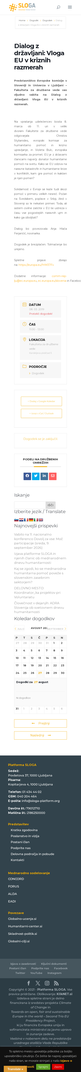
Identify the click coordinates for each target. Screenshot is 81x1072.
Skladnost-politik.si (22, 934)
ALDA (12, 894)
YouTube (36, 973)
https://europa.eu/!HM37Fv (36, 265)
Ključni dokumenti (54, 963)
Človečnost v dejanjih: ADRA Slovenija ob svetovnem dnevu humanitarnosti (39, 607)
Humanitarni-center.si (25, 926)
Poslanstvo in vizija (25, 836)
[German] (31, 520)
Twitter (20, 973)
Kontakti (17, 860)
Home (22, 20)
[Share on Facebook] (27, 476)
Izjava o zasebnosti (23, 963)
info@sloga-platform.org (41, 801)
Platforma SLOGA (51, 989)
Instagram (54, 973)
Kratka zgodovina (24, 830)
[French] (26, 520)
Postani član (20, 842)
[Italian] (36, 520)
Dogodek (47, 20)
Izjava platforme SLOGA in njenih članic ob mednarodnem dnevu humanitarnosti (40, 558)
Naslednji (37, 735)
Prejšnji (44, 723)
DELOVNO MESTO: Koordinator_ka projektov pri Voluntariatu (37, 592)
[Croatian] (21, 520)
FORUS (13, 886)
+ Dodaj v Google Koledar (41, 401)
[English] (41, 520)
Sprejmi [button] (43, 1066)
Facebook (61, 968)
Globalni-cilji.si (19, 941)
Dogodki (34, 20)
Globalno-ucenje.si (22, 919)
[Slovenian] (16, 520)
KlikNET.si (64, 994)
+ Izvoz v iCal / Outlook (41, 413)
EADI (12, 901)
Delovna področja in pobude (32, 854)
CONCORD (16, 879)
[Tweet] (36, 476)
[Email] (53, 476)
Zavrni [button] (58, 1066)
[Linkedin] (44, 476)
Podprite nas (21, 848)
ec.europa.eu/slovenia (52, 280)
